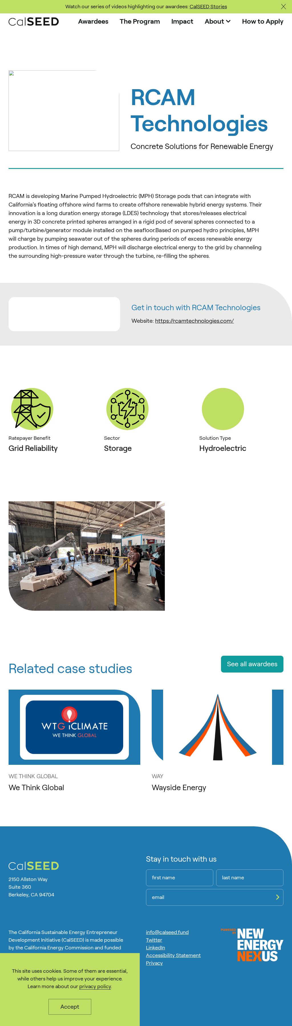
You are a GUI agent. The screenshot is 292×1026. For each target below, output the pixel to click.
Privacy (154, 963)
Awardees (93, 21)
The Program (140, 21)
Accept (69, 1006)
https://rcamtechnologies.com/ (194, 321)
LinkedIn (155, 948)
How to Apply (262, 21)
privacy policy (95, 986)
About (214, 21)
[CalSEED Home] (34, 21)
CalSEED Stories (208, 6)
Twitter (154, 940)
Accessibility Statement (173, 955)
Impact (182, 21)
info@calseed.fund (167, 932)
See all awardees (252, 664)
